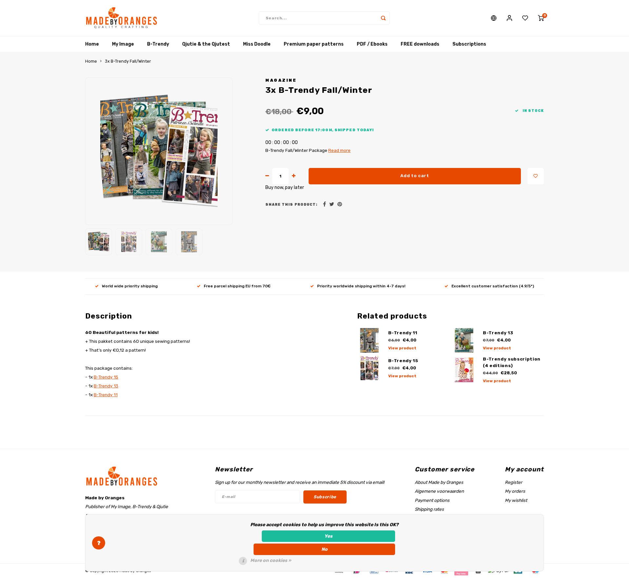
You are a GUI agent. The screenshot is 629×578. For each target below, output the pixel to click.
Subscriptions (469, 44)
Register (513, 482)
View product (402, 348)
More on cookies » (270, 560)
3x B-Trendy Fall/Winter (128, 61)
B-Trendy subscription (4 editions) (512, 362)
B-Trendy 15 (106, 377)
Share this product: (291, 204)
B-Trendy (158, 44)
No (324, 549)
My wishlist (516, 500)
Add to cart (414, 175)
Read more (339, 150)
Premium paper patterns (314, 44)
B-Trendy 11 (106, 394)
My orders (515, 491)
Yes (328, 536)
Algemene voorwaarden (439, 491)
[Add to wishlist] (535, 176)
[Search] (383, 18)
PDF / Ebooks (372, 44)
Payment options (432, 500)
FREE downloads (420, 44)
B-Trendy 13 (106, 385)
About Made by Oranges (439, 482)
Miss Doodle (257, 44)
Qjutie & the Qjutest (206, 44)
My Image (123, 44)
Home (92, 44)
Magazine (280, 80)
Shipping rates (429, 509)
